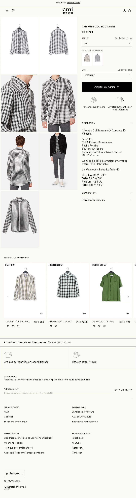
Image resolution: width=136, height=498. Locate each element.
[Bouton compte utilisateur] (124, 11)
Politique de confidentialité (18, 448)
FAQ (6, 412)
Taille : (85, 38)
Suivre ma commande (15, 422)
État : (84, 70)
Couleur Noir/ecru (92, 50)
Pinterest (77, 453)
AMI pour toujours (81, 417)
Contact (8, 417)
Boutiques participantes (85, 422)
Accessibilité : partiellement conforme (24, 453)
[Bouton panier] (129, 11)
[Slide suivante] (128, 296)
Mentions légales (13, 443)
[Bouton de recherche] (13, 11)
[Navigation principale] (7, 11)
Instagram (77, 448)
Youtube (76, 443)
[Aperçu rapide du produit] (41, 313)
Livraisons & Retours (83, 412)
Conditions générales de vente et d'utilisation (28, 438)
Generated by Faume (15, 486)
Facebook (77, 438)
